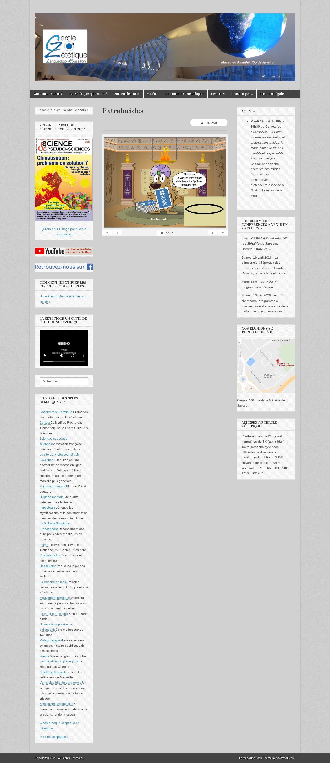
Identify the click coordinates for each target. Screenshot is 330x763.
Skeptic (45, 656)
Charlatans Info (50, 555)
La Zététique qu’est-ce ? (88, 94)
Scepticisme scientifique (56, 703)
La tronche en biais (53, 582)
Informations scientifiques (184, 94)
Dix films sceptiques (54, 737)
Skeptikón (47, 460)
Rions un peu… (242, 94)
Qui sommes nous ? (48, 94)
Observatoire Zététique (56, 412)
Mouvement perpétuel (55, 597)
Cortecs (45, 422)
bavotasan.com (285, 758)
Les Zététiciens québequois (59, 661)
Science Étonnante (53, 486)
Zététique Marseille (53, 672)
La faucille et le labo (54, 613)
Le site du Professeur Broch (59, 454)
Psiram (44, 544)
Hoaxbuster (48, 566)
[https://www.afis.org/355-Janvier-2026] (64, 220)
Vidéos (152, 94)
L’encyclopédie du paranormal (61, 682)
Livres (216, 94)
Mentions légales (272, 94)
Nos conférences (127, 94)
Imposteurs (47, 507)
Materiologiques (51, 640)
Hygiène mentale (52, 497)
